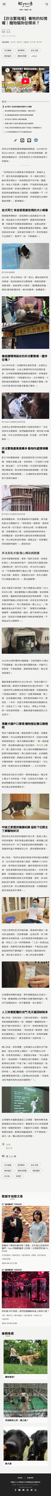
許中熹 (32, 42)
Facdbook (15, 1490)
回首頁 (20, 1478)
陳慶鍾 (26, 42)
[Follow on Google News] (36, 140)
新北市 (9, 1148)
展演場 (6, 1319)
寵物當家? (10, 1376)
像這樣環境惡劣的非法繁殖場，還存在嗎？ (20, 111)
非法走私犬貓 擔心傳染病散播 (16, 119)
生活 (8, 32)
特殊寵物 (7, 1255)
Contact (23, 1490)
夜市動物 (42, 1255)
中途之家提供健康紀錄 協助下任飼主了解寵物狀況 (23, 127)
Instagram (27, 1490)
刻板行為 (38, 1315)
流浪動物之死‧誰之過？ (17, 1420)
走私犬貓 (34, 50)
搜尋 (46, 4)
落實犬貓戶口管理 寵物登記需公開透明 (19, 123)
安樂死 (18, 1176)
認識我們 (30, 1478)
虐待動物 (21, 50)
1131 (11, 1156)
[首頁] (25, 4)
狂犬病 (7, 1176)
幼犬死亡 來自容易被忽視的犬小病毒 (18, 106)
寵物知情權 (22, 56)
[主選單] (4, 4)
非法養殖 (7, 50)
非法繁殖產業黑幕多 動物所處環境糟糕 (19, 115)
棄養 (34, 1255)
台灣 (8, 1144)
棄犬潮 (8, 1463)
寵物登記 (41, 745)
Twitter (31, 1490)
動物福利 (7, 56)
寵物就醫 (7, 1258)
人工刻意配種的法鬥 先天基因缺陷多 (18, 132)
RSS (35, 1490)
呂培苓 (13, 42)
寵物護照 (36, 1170)
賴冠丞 (19, 42)
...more (34, 55)
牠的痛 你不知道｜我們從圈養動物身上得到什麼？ (25, 1311)
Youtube (19, 1490)
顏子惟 (39, 42)
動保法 (10, 1315)
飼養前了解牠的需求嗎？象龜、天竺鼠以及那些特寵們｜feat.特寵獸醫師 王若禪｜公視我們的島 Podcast (25, 1248)
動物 (4, 32)
